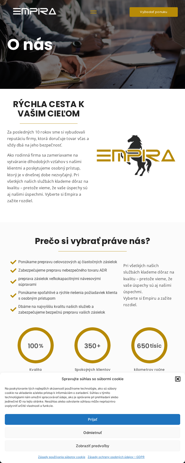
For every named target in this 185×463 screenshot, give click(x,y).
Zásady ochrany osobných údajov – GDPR (116, 457)
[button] (177, 379)
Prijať (92, 419)
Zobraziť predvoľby (92, 446)
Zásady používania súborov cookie (61, 457)
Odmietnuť (92, 432)
